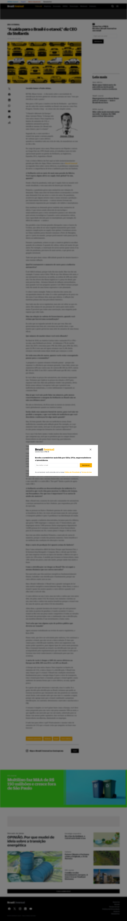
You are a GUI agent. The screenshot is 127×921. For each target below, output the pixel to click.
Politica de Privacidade (72, 472)
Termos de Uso (86, 472)
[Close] (90, 449)
